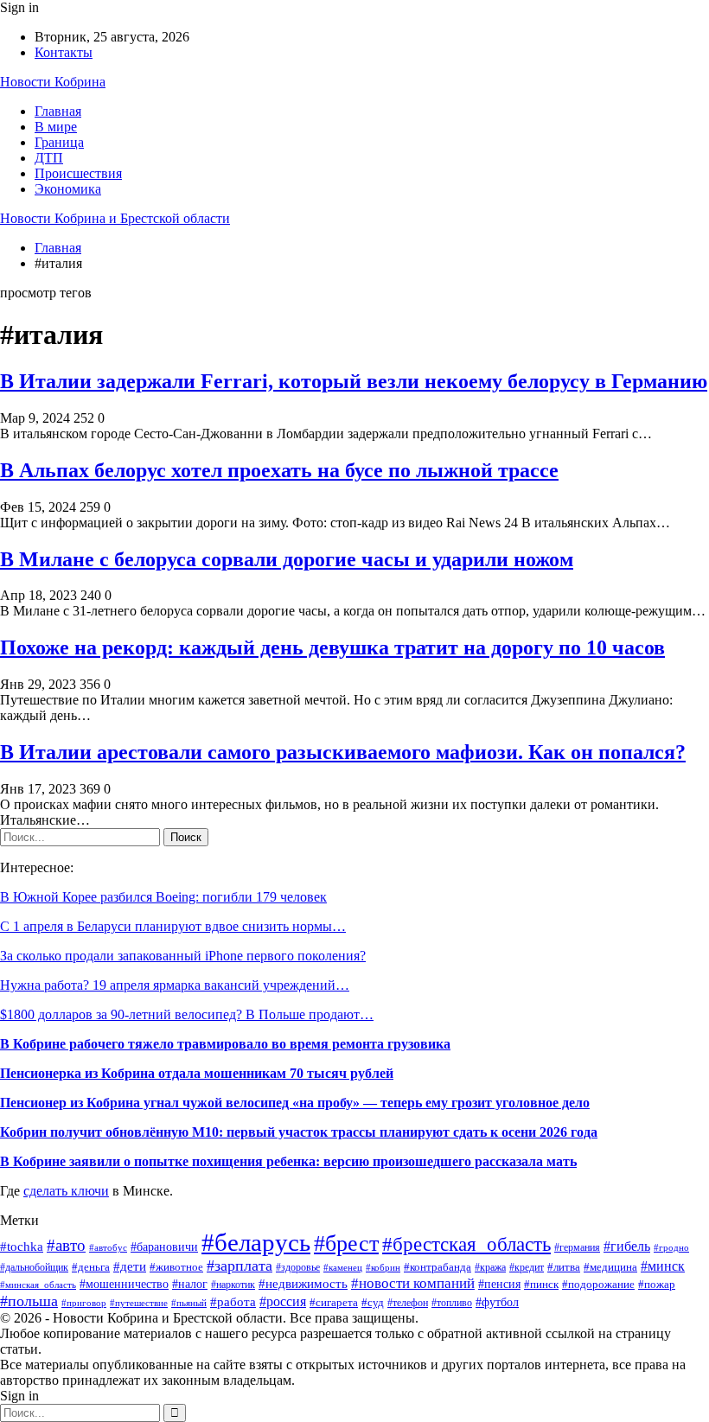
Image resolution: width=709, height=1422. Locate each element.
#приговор (83, 1303)
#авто (66, 1245)
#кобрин (383, 1267)
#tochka (21, 1246)
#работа (233, 1302)
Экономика (68, 189)
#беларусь (255, 1242)
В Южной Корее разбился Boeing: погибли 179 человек (163, 897)
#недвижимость (303, 1284)
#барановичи (164, 1246)
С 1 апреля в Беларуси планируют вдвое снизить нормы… (173, 926)
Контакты (64, 52)
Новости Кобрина (52, 81)
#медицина (610, 1267)
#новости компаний (413, 1283)
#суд (372, 1303)
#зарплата (239, 1265)
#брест (346, 1243)
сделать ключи (66, 1190)
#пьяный (189, 1303)
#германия (577, 1247)
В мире (56, 126)
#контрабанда (437, 1266)
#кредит (526, 1267)
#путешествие (139, 1303)
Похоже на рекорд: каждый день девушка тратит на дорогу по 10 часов (332, 647)
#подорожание (598, 1284)
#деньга (91, 1266)
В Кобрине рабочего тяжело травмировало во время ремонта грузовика (225, 1043)
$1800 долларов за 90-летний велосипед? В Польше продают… (187, 1014)
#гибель (627, 1246)
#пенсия (499, 1284)
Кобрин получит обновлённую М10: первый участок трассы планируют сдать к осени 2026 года (298, 1132)
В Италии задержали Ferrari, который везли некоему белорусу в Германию (353, 381)
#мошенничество (124, 1284)
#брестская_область (466, 1244)
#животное (176, 1266)
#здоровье (298, 1267)
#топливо (451, 1303)
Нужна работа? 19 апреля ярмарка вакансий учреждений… (174, 985)
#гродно (671, 1247)
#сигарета (334, 1303)
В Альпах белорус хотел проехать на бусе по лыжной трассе (279, 470)
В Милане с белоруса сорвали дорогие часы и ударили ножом (286, 559)
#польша (29, 1301)
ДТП (49, 157)
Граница (59, 142)
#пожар (656, 1285)
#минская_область (38, 1284)
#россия (282, 1301)
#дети (129, 1266)
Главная (58, 111)
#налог (190, 1284)
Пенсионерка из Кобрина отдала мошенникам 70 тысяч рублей (196, 1073)
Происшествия (78, 173)
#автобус (108, 1248)
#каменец (342, 1267)
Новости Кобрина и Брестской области (115, 218)
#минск (663, 1266)
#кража (490, 1267)
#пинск (541, 1284)
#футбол (497, 1302)
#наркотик (233, 1285)
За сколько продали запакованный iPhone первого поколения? (183, 955)
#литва (563, 1266)
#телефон (407, 1303)
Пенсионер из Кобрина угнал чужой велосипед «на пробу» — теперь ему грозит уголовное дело (295, 1102)
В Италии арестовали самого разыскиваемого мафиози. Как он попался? (343, 752)
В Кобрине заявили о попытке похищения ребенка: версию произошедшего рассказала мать (288, 1161)
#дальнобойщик (34, 1267)
